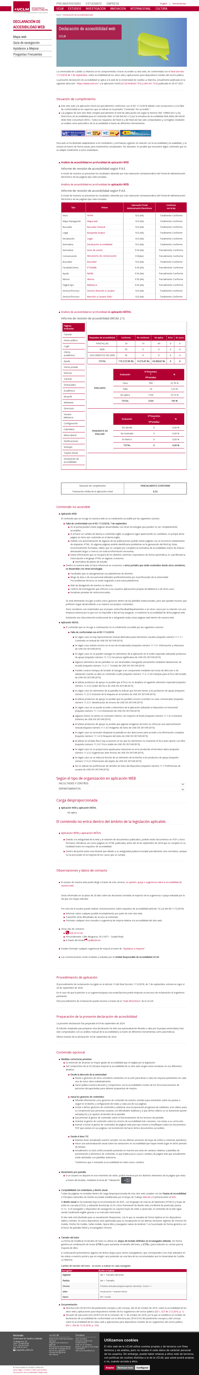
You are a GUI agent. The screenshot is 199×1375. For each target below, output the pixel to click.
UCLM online (81, 1342)
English (163, 3)
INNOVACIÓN (118, 8)
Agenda (52, 1344)
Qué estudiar (81, 1339)
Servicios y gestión (57, 1350)
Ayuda (90, 273)
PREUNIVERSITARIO (68, 3)
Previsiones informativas (60, 1346)
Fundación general (57, 1352)
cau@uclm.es (94, 940)
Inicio (58, 15)
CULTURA (161, 8)
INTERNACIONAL (140, 8)
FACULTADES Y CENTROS (73, 783)
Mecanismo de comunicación (102, 255)
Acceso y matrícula (84, 1341)
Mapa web (19, 36)
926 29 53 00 (76, 933)
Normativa (53, 1354)
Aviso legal (17, 1370)
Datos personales (39, 1370)
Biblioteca (92, 284)
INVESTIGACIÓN (96, 8)
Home (90, 215)
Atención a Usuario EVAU (99, 296)
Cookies (27, 1370)
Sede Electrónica (131, 1000)
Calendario (80, 1348)
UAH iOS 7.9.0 (150, 83)
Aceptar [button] (110, 1367)
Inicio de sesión (95, 250)
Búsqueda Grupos (96, 232)
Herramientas (179, 3)
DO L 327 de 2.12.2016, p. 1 (169, 1311)
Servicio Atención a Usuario (101, 290)
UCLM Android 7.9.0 (131, 83)
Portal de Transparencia (59, 1348)
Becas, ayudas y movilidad (87, 1346)
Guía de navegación (26, 42)
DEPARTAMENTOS (70, 788)
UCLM (59, 8)
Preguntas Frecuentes (27, 54)
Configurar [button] (142, 1367)
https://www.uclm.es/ (87, 83)
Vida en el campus (84, 1344)
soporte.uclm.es (24, 1349)
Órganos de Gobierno (58, 1342)
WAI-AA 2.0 (148, 1197)
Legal (90, 238)
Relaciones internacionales (61, 1339)
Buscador (92, 261)
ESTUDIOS (74, 8)
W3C (173, 1197)
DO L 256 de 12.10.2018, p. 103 (82, 1325)
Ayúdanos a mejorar (133, 948)
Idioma (90, 279)
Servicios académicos (85, 1350)
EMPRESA (113, 3)
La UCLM (54, 1335)
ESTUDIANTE (94, 3)
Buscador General (96, 226)
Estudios (80, 1335)
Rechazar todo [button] (125, 1367)
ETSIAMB (92, 267)
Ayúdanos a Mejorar (26, 48)
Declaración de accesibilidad (25, 1372)
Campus (52, 1341)
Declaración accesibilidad (99, 244)
